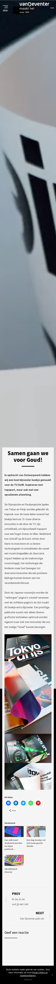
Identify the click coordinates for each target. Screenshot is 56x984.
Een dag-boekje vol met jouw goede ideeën (36, 843)
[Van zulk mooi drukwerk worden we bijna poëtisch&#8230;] (14, 831)
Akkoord (28, 979)
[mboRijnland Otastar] (14, 860)
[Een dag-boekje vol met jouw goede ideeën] (36, 831)
